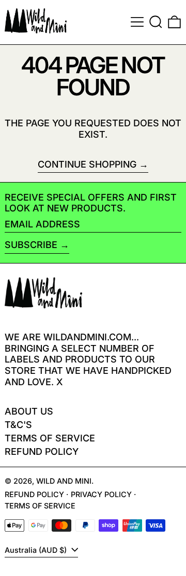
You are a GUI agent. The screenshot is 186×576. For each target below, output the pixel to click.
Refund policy (42, 451)
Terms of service (40, 505)
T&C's (18, 424)
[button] (156, 22)
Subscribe (31, 244)
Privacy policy (101, 494)
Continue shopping (87, 164)
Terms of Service (50, 438)
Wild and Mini (63, 480)
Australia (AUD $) (37, 550)
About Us (29, 411)
